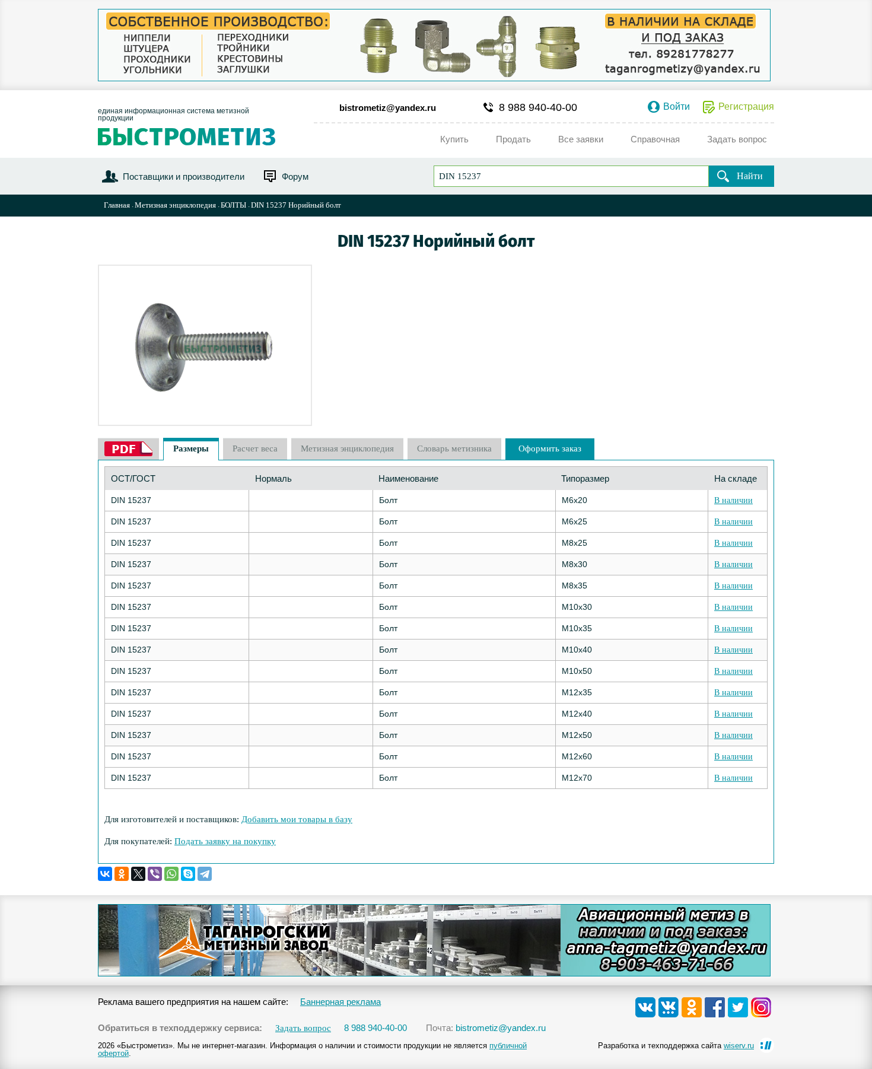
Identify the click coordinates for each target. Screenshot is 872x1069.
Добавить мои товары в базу (296, 819)
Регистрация (746, 107)
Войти (676, 107)
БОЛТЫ (233, 205)
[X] (138, 874)
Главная (117, 205)
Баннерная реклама (340, 1002)
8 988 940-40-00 (538, 107)
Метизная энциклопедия (175, 205)
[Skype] (188, 874)
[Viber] (155, 874)
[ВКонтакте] (105, 874)
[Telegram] (205, 874)
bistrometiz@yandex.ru (387, 107)
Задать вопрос (303, 1028)
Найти (750, 176)
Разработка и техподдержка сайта (676, 1045)
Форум (295, 176)
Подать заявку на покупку (225, 841)
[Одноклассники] (121, 874)
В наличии (733, 500)
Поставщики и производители (183, 176)
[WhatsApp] (171, 874)
